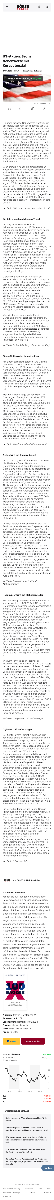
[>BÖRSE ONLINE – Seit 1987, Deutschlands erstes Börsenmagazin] (23, 7)
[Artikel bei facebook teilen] (33, 109)
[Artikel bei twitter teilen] (44, 109)
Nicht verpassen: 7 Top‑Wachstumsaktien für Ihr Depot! (26, 1119)
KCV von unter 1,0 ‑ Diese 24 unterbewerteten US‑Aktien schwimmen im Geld (25, 1150)
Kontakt (32, 1192)
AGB (40, 1189)
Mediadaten (7, 1196)
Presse (49, 1189)
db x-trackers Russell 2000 (32, 402)
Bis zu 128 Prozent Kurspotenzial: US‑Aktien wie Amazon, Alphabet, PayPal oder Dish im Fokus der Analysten (27, 1161)
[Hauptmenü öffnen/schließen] (7, 7)
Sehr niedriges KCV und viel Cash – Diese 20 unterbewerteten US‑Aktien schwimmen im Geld (26, 1128)
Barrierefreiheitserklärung (11, 1189)
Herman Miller (27, 663)
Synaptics (23, 740)
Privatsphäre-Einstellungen (11, 1192)
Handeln (48, 1168)
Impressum (47, 1192)
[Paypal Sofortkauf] (11, 1041)
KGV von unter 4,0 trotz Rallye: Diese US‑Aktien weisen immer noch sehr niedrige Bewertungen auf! (26, 1139)
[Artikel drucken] (21, 109)
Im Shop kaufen (33, 1041)
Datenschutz (29, 1189)
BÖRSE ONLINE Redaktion (28, 880)
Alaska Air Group (15, 463)
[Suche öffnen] (47, 7)
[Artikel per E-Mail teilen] (9, 109)
